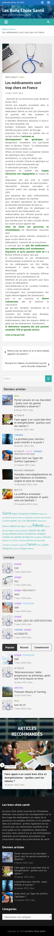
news (21, 77)
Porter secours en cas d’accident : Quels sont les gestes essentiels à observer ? (32, 403)
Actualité (19, 415)
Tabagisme (7, 548)
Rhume (21, 534)
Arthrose (5, 526)
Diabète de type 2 (18, 526)
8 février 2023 (21, 410)
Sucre (6, 513)
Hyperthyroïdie (46, 518)
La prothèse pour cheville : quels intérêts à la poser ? (29, 440)
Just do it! (20, 705)
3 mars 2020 (11, 93)
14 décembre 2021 (23, 484)
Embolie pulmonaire (21, 531)
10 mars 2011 (20, 682)
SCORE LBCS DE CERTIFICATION (33, 620)
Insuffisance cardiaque (35, 533)
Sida (24, 521)
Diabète (34, 513)
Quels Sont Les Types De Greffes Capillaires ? (28, 459)
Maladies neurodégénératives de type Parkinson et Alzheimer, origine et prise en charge (33, 477)
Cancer (28, 451)
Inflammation (41, 521)
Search (48, 378)
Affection (30, 549)
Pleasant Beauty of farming (30, 691)
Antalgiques (29, 518)
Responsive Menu (42, 2)
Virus (10, 540)
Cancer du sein (37, 530)
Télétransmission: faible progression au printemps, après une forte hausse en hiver (32, 675)
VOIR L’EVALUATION (14, 335)
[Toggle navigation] (6, 22)
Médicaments (11, 77)
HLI (16, 581)
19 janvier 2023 (21, 429)
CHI (16, 568)
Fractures (21, 518)
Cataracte (22, 545)
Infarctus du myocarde (36, 540)
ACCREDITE (21, 633)
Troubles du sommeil (11, 537)
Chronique (22, 540)
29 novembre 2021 (23, 504)
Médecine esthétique (24, 454)
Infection (46, 537)
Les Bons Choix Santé (23, 10)
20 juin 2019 (20, 695)
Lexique (17, 564)
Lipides (45, 544)
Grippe (23, 548)
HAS (16, 594)
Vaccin (19, 521)
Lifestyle (18, 688)
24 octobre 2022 (22, 465)
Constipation (24, 513)
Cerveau (26, 536)
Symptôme (38, 537)
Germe (29, 526)
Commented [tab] (41, 647)
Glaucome (36, 518)
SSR (16, 607)
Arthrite (15, 540)
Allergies (5, 534)
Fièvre (38, 525)
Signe (14, 513)
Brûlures (14, 533)
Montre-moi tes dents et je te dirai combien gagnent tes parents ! (29, 352)
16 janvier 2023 (21, 446)
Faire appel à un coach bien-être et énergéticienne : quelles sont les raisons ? (32, 423)
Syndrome (16, 549)
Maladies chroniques (24, 470)
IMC (32, 537)
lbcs (21, 93)
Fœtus (39, 545)
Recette (18, 490)
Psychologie (28, 603)
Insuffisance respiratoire (10, 545)
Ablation (5, 540)
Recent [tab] (24, 647)
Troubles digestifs (9, 521)
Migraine (14, 518)
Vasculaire (31, 520)
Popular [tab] (9, 647)
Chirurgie (18, 435)
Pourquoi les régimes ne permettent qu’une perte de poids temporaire (25, 365)
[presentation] (2, 765)
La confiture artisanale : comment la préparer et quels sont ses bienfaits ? (31, 497)
